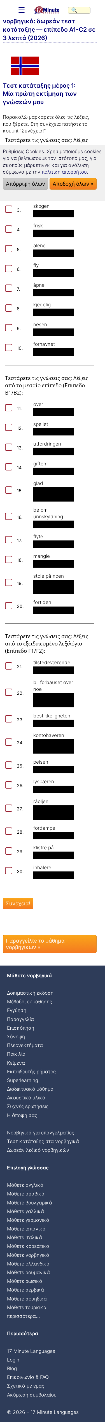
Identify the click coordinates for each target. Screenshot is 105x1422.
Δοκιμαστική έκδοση (30, 993)
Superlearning (22, 1080)
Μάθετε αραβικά (26, 1194)
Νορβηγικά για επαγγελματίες (40, 1133)
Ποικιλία (16, 1054)
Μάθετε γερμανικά (28, 1220)
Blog (12, 1368)
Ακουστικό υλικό (26, 1098)
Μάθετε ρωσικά (24, 1281)
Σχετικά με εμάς (25, 1386)
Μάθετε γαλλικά (25, 1211)
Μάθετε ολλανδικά (28, 1264)
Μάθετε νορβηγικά (28, 1255)
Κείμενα (16, 1063)
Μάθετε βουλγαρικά (29, 1203)
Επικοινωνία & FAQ (28, 1377)
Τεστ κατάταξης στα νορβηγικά (43, 1141)
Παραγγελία (20, 1019)
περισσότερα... (23, 1316)
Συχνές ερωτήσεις (27, 1106)
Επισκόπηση (20, 1028)
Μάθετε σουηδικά (27, 1299)
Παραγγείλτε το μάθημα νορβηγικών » (35, 944)
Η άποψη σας (22, 1115)
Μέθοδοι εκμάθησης (29, 1001)
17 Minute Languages (31, 1351)
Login (13, 1360)
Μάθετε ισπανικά (26, 1229)
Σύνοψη (16, 1036)
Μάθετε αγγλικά (25, 1185)
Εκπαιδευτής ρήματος (31, 1071)
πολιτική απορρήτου (64, 172)
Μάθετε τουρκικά (26, 1307)
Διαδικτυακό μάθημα (30, 1089)
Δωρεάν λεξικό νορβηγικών (38, 1150)
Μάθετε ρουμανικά (28, 1272)
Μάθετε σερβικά (25, 1290)
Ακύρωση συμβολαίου (32, 1395)
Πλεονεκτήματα (25, 1045)
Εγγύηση (16, 1010)
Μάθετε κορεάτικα (28, 1246)
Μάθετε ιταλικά (24, 1237)
